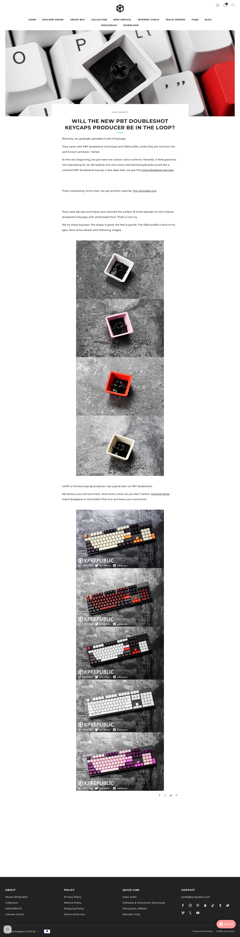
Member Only (131, 914)
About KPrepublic (16, 897)
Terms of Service (74, 914)
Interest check (148, 19)
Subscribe (162, 859)
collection (99, 19)
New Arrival (122, 19)
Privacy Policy (72, 897)
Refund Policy (73, 902)
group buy (77, 19)
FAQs (195, 19)
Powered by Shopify (203, 931)
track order (130, 897)
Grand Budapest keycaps (157, 170)
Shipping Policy (74, 908)
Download (131, 25)
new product (120, 112)
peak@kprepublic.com (195, 897)
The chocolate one (144, 190)
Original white (160, 494)
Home (32, 19)
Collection (11, 902)
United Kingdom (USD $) (20, 931)
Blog (208, 19)
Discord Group (53, 19)
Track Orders (175, 19)
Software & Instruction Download (144, 902)
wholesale (109, 25)
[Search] (233, 5)
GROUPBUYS (13, 908)
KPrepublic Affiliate (135, 908)
